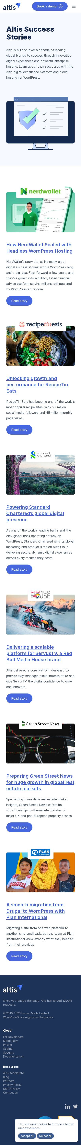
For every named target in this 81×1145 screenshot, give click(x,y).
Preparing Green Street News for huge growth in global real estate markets (40, 782)
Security (8, 1052)
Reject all (45, 1136)
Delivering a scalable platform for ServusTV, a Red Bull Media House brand (39, 653)
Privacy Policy (12, 1084)
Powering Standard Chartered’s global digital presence (35, 513)
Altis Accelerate (13, 1073)
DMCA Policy (11, 1088)
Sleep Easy (10, 1040)
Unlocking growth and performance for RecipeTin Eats (37, 384)
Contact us (10, 1092)
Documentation (13, 1056)
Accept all (27, 1136)
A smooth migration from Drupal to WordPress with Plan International (35, 911)
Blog (6, 1077)
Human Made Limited (35, 1013)
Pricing (7, 1044)
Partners (8, 1080)
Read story (19, 301)
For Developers (13, 1036)
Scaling (8, 1048)
